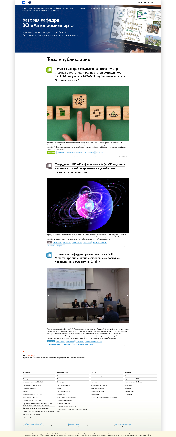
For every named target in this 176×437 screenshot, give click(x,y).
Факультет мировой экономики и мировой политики (97, 8)
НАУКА (93, 373)
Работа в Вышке (27, 417)
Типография (128, 385)
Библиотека (128, 376)
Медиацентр (129, 388)
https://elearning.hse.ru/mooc (122, 424)
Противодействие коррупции (32, 400)
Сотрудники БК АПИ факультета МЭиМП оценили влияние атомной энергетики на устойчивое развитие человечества (90, 168)
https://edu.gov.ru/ (74, 424)
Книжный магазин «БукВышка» (134, 382)
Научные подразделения (98, 376)
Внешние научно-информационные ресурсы (104, 397)
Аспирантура (61, 394)
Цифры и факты (27, 376)
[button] (48, 295)
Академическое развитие (98, 391)
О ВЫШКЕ (26, 373)
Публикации (128, 394)
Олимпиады (60, 382)
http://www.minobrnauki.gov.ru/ (32, 424)
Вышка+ (59, 388)
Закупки (25, 391)
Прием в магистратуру (64, 391)
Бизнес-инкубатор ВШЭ (64, 403)
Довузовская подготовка (64, 379)
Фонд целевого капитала (30, 397)
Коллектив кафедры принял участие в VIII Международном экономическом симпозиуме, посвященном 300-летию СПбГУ (87, 258)
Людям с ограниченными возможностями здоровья (38, 411)
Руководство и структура (30, 379)
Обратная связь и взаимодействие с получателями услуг (72, 410)
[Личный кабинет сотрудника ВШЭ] (148, 2)
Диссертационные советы (99, 385)
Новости (56, 10)
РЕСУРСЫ (128, 373)
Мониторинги (95, 382)
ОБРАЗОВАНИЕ (62, 373)
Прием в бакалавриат (63, 385)
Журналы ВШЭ (129, 391)
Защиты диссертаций (97, 388)
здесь (118, 434)
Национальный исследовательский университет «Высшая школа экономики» (48, 8)
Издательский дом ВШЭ (132, 379)
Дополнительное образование (66, 397)
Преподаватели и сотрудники (32, 385)
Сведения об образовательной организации (36, 408)
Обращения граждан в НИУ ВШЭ (32, 394)
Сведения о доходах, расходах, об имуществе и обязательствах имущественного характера (37, 404)
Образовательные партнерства (66, 406)
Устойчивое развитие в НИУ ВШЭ (33, 382)
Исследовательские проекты (100, 379)
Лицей (59, 376)
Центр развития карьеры (64, 400)
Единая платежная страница (31, 414)
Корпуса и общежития (29, 388)
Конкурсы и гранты (96, 394)
